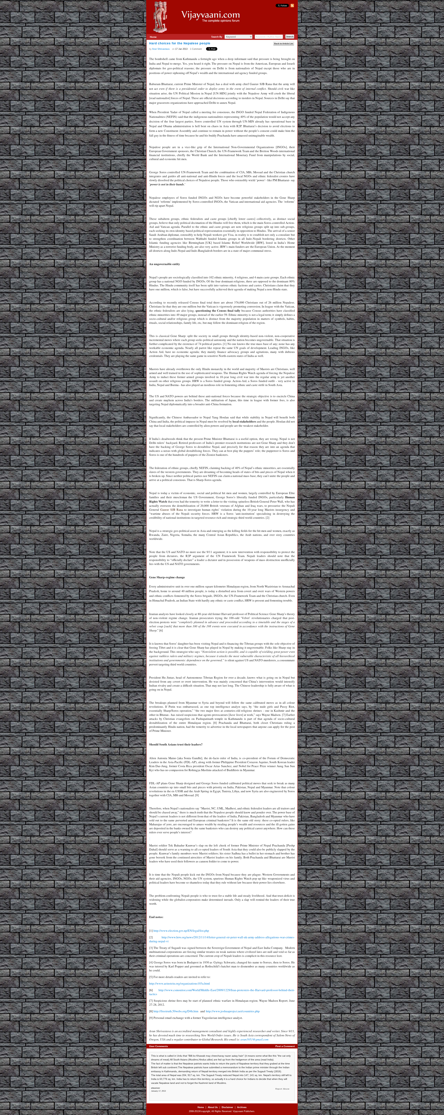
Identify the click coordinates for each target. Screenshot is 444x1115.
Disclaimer (227, 1107)
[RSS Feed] (292, 6)
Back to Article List (283, 43)
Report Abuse (282, 1089)
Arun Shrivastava (160, 49)
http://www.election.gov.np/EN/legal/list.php (181, 931)
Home (153, 37)
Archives (241, 1107)
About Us (213, 1107)
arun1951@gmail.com (254, 1039)
